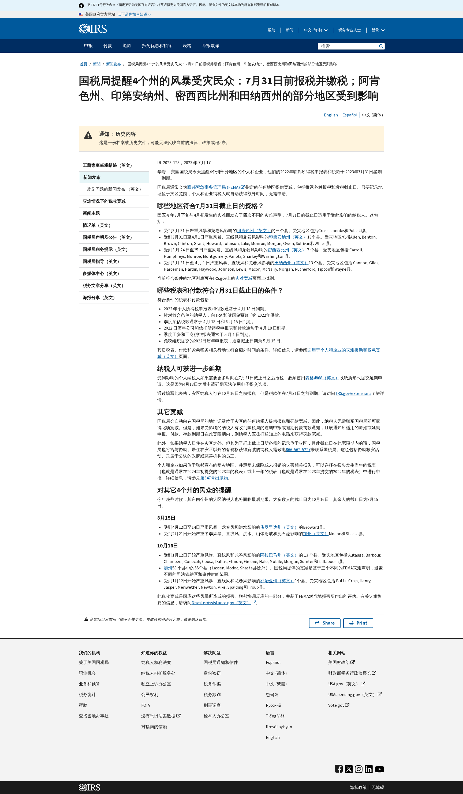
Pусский (273, 705)
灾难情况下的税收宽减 (104, 201)
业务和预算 (89, 684)
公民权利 (149, 694)
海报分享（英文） (100, 297)
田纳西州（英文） (291, 263)
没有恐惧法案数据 (158, 716)
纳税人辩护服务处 (158, 673)
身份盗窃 (212, 673)
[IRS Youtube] (379, 768)
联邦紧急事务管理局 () (213, 187)
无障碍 (377, 787)
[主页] (93, 26)
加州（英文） (316, 533)
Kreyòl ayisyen (279, 726)
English (331, 115)
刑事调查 (212, 705)
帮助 (271, 30)
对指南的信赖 (154, 726)
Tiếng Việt (275, 716)
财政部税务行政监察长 (349, 673)
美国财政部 (339, 662)
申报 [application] (88, 45)
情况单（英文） (98, 225)
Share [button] (329, 623)
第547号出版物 (214, 478)
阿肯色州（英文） (254, 230)
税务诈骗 (212, 684)
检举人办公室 (216, 716)
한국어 (272, 694)
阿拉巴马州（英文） (279, 555)
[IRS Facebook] (339, 768)
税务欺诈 (212, 694)
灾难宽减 (243, 278)
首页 (83, 64)
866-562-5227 (298, 449)
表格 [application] (187, 45)
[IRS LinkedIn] (369, 768)
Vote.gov (336, 705)
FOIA (145, 705)
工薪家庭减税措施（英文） (108, 165)
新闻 (289, 30)
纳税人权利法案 (156, 662)
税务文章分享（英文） (104, 285)
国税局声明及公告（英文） (108, 237)
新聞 (96, 64)
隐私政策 (358, 787)
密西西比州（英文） (287, 250)
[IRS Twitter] (349, 768)
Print (362, 623)
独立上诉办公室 (156, 684)
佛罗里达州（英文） (279, 527)
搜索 (380, 46)
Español (349, 115)
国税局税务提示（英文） (106, 249)
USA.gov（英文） (344, 684)
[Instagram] (359, 768)
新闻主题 (91, 213)
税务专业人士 (349, 30)
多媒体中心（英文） (102, 273)
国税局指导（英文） (102, 261)
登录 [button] (376, 30)
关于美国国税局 (94, 662)
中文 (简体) (313, 30)
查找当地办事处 (94, 716)
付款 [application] (107, 45)
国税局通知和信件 (221, 662)
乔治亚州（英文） (277, 581)
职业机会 (87, 673)
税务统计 (87, 694)
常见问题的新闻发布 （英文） (115, 189)
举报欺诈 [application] (210, 45)
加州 (168, 568)
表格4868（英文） (322, 378)
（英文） (221, 603)
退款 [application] (127, 45)
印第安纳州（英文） (288, 237)
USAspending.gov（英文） (352, 694)
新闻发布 (113, 64)
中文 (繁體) (276, 684)
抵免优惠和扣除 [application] (157, 45)
